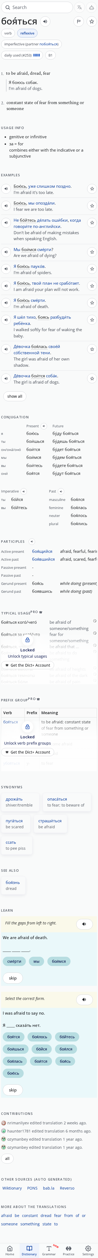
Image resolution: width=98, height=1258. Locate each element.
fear (58, 1215)
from (68, 1215)
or (84, 1215)
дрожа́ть (14, 799)
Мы (17, 249)
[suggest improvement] (79, 21)
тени (45, 352)
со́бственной (26, 352)
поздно (63, 186)
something (30, 1223)
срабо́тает (69, 283)
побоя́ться (48, 44)
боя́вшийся (43, 559)
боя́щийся (42, 551)
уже (32, 186)
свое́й (54, 346)
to (56, 1223)
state (46, 1223)
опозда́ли (45, 203)
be (17, 1215)
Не (16, 220)
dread (46, 1215)
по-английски (46, 226)
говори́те (23, 226)
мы (31, 203)
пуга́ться (14, 820)
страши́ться (50, 820)
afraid (6, 1215)
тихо (31, 317)
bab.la (48, 1188)
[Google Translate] (79, 7)
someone (9, 1223)
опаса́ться (57, 799)
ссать (11, 842)
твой (36, 283)
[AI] (91, 7)
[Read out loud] (45, 21)
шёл (21, 317)
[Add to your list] (92, 21)
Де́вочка (22, 346)
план (47, 283)
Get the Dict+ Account (30, 665)
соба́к (51, 375)
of (77, 1215)
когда (75, 220)
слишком (46, 186)
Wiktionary (12, 1188)
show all (14, 396)
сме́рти (44, 249)
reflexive (27, 33)
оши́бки (60, 220)
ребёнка (22, 323)
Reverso (67, 1188)
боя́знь (13, 882)
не (55, 283)
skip (13, 978)
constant (30, 1215)
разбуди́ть (60, 317)
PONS (32, 1188)
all (7, 1158)
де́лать (44, 220)
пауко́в (38, 266)
